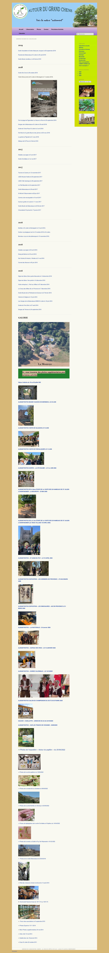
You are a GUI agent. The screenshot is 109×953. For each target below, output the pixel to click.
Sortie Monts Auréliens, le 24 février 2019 (29, 59)
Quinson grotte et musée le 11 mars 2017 (29, 202)
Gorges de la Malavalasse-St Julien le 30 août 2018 (32, 124)
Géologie (81, 55)
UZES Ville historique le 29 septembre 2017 (30, 181)
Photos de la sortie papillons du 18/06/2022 (31, 772)
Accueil (21, 29)
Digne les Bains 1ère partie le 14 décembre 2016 (31, 280)
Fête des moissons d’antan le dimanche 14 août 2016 (34, 883)
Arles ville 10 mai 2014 (26, 934)
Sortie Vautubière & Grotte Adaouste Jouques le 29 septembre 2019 (37, 51)
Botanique (81, 51)
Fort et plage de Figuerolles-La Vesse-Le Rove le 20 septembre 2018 (37, 120)
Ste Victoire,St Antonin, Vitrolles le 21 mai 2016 (31, 258)
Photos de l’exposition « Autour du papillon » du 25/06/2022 (42, 749)
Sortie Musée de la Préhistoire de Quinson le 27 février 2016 (35, 293)
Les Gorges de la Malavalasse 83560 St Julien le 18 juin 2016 (35, 301)
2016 (20, 222)
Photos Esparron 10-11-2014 (28, 925)
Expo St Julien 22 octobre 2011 (28, 942)
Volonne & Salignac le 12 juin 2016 (27, 297)
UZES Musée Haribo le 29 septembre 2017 (30, 177)
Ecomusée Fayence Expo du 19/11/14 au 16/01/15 (34, 902)
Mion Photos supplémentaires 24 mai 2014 (31, 930)
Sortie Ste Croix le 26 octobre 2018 (28, 73)
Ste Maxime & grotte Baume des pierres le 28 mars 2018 (34, 133)
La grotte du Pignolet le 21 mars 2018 (28, 137)
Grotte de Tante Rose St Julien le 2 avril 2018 (30, 128)
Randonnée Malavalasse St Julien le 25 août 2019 (32, 55)
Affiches (81, 47)
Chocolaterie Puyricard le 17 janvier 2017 (29, 210)
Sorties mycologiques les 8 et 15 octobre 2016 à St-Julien (34, 232)
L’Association (30, 29)
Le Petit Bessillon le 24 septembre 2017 (29, 185)
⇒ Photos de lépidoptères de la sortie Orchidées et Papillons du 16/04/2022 (39, 823)
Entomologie (82, 53)
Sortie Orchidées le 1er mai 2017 (27, 159)
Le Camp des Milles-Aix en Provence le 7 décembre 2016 (34, 288)
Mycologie (81, 56)
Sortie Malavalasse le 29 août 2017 (28, 189)
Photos (39, 29)
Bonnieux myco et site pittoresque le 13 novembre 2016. (33, 236)
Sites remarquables (84, 62)
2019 (20, 45)
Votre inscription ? (84, 65)
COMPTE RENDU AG (84, 63)
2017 (20, 149)
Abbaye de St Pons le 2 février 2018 (28, 141)
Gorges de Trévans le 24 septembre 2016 (29, 309)
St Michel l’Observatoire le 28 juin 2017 (29, 193)
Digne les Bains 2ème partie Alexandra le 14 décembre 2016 (35, 276)
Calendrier (22, 33)
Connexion (14, 951)
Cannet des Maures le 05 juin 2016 (27, 262)
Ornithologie (82, 58)
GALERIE (23, 317)
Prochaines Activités (57, 29)
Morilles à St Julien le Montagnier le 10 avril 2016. (32, 228)
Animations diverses (84, 49)
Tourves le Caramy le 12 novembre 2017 (29, 172)
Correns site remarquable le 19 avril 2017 (29, 197)
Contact (46, 29)
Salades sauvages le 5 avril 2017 (27, 155)
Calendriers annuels (84, 45)
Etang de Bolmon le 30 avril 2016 (27, 254)
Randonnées (82, 60)
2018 (20, 67)
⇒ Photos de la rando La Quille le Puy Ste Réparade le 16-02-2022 (36, 841)
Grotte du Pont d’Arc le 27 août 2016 (28, 305)
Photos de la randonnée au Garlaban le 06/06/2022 (34, 788)
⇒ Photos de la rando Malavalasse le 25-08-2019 (32, 858)
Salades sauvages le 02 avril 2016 (27, 250)
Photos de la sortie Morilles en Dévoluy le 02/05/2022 (34, 806)
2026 (80, 72)
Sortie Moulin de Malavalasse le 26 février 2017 (31, 206)
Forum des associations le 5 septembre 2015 (32, 921)
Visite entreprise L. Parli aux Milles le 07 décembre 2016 (33, 284)
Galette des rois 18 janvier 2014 (28, 938)
